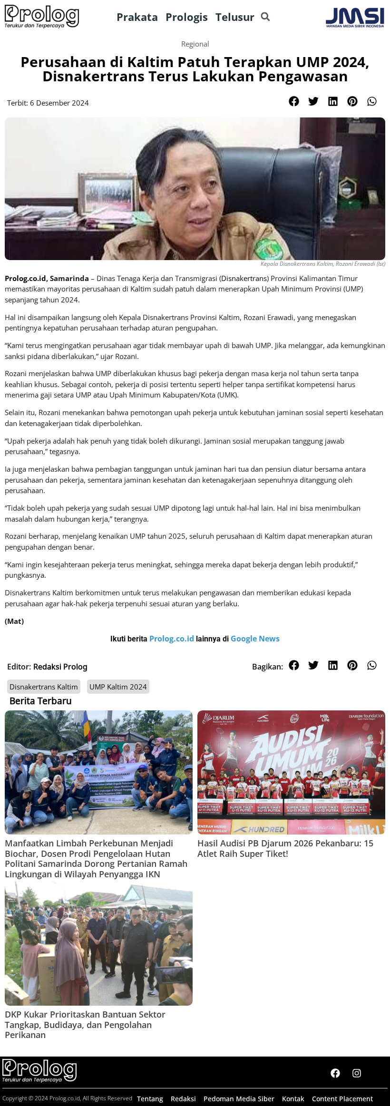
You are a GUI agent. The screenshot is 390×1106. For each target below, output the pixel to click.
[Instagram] (356, 1073)
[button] (265, 17)
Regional (195, 44)
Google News (255, 638)
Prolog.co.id (172, 638)
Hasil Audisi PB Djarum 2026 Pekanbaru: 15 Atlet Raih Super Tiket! (285, 848)
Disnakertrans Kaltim (44, 686)
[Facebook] (335, 1073)
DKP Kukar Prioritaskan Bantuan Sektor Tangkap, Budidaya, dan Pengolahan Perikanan (85, 1024)
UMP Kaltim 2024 (118, 686)
